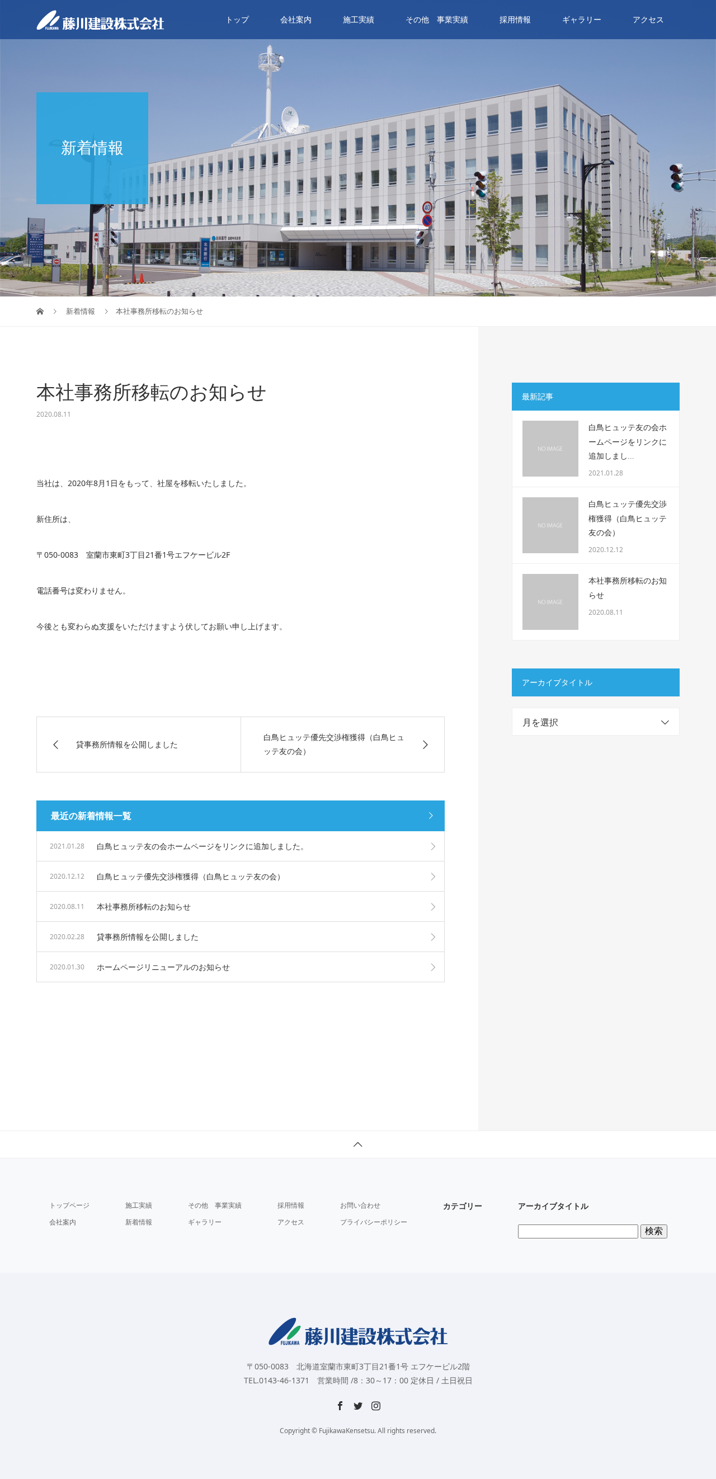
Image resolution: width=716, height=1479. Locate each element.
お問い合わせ (360, 1205)
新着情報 (138, 1222)
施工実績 (358, 19)
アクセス (648, 19)
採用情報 (515, 19)
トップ (237, 19)
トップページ (69, 1205)
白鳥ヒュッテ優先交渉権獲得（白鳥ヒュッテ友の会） (627, 518)
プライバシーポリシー (373, 1222)
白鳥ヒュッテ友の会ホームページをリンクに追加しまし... (627, 441)
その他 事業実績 (437, 19)
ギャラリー (581, 19)
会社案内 (296, 19)
